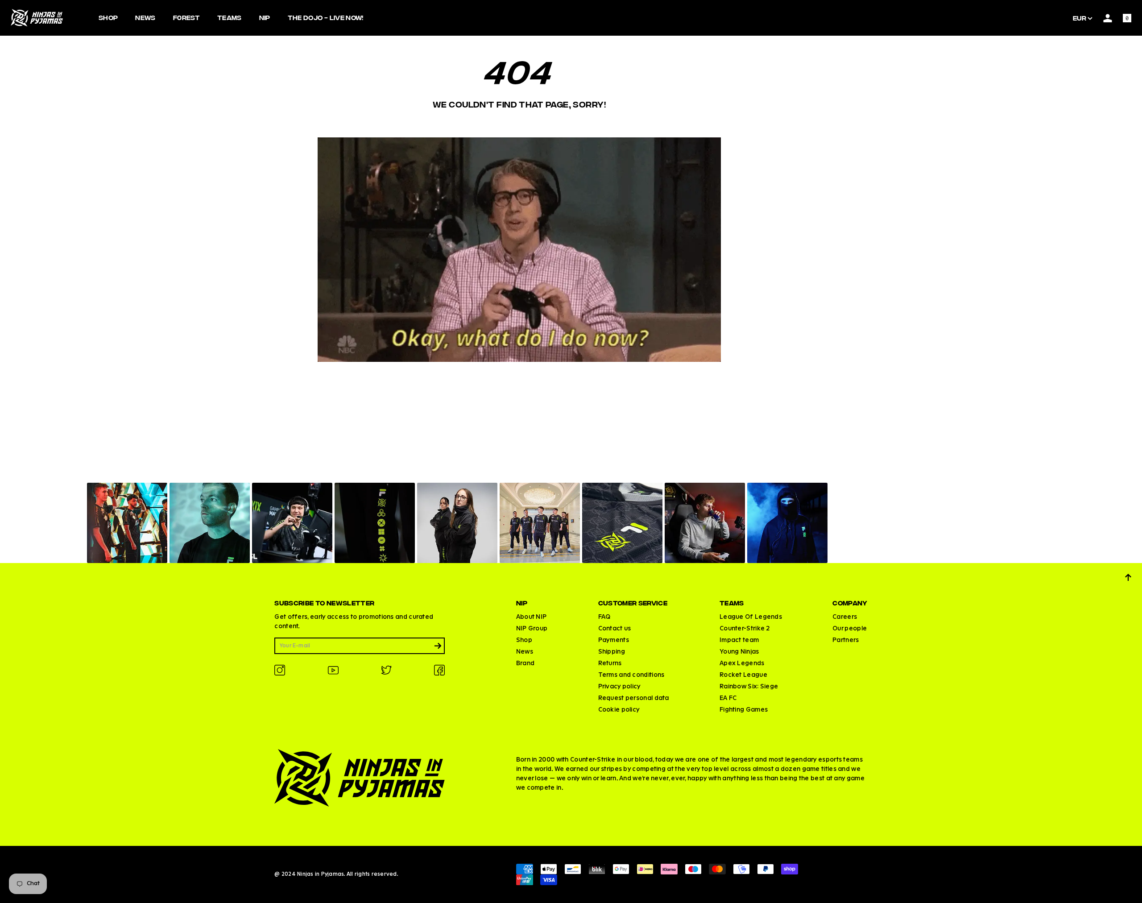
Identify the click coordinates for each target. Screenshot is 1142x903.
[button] (127, 523)
